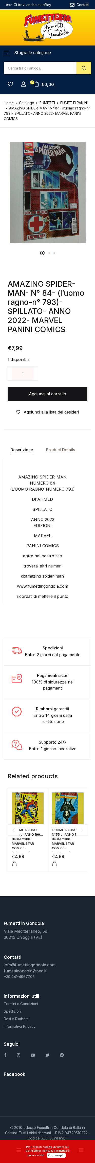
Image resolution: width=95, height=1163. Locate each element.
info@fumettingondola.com (29, 964)
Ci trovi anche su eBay (32, 5)
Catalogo (26, 103)
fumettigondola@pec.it (25, 970)
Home (9, 103)
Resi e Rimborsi (16, 1019)
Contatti (83, 5)
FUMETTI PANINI (74, 103)
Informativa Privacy (19, 1026)
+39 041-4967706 (19, 976)
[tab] (22, 450)
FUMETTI (47, 103)
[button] (27, 53)
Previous (13, 830)
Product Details (60, 449)
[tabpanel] (47, 192)
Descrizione (21, 449)
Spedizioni (13, 1011)
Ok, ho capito (56, 1155)
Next (81, 830)
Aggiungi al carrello (47, 393)
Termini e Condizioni (21, 1003)
